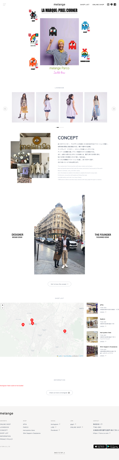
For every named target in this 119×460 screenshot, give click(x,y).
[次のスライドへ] (114, 40)
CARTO (81, 356)
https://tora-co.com (100, 433)
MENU (4, 4)
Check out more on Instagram (58, 393)
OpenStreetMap (68, 356)
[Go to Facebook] (115, 4)
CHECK (102, 312)
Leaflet (60, 356)
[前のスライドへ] (5, 40)
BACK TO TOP (58, 452)
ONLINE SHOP (98, 4)
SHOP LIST (85, 4)
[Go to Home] (59, 4)
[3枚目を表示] (59, 127)
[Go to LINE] (111, 4)
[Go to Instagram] (108, 4)
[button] (31, 320)
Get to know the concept (58, 284)
